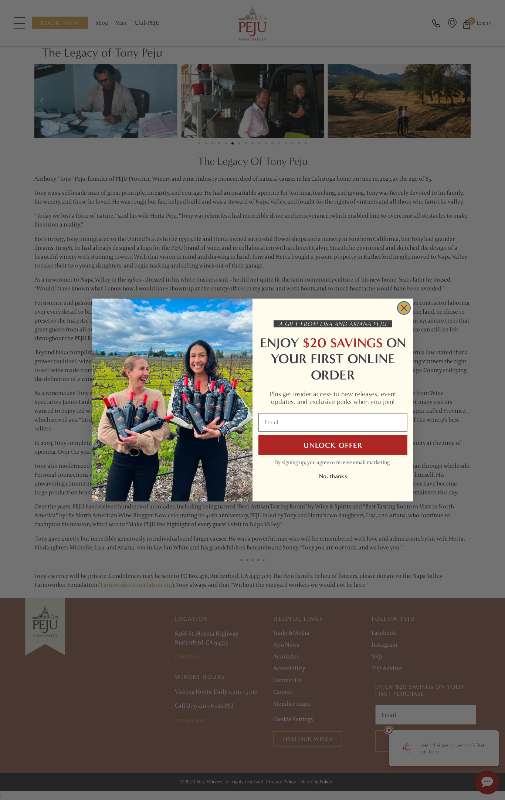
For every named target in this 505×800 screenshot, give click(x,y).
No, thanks (333, 476)
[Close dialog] (403, 308)
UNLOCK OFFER (333, 445)
